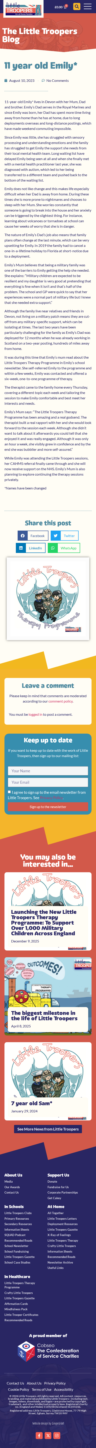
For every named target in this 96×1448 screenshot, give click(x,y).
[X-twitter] (48, 1435)
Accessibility (63, 1389)
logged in (35, 714)
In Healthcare (17, 1276)
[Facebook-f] (39, 1435)
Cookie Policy (18, 1389)
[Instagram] (56, 1435)
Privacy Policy (51, 797)
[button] (33, 536)
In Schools (14, 1206)
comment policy (60, 701)
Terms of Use (41, 1389)
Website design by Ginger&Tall (48, 1423)
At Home (56, 1206)
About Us (13, 1175)
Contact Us (15, 1383)
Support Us (58, 1175)
